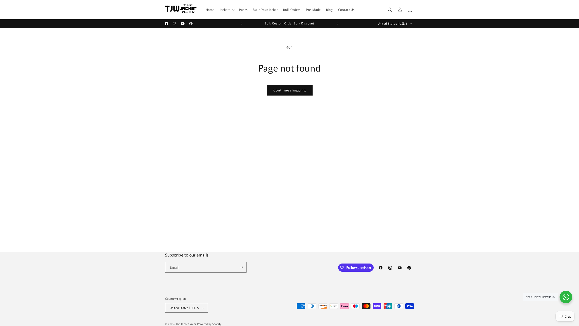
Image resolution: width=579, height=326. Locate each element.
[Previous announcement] (241, 23)
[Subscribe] (241, 267)
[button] (226, 9)
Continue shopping (289, 90)
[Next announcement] (338, 23)
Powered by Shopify (209, 324)
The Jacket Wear (186, 324)
